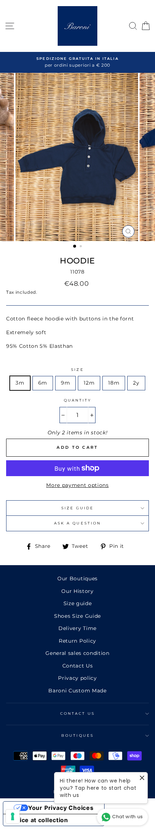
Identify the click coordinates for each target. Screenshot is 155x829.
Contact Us (77, 666)
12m (89, 383)
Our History (77, 591)
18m (113, 383)
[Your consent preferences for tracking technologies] (12, 816)
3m (19, 383)
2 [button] (81, 247)
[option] (77, 62)
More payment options (77, 485)
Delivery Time (77, 628)
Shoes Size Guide (77, 616)
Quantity (77, 400)
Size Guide (77, 508)
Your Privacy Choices (61, 807)
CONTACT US (77, 713)
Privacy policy (77, 678)
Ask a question (77, 523)
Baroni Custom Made (77, 690)
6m (42, 383)
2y (136, 383)
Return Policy (77, 641)
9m (65, 383)
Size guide (77, 603)
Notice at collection (38, 820)
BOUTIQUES (77, 735)
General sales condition (77, 653)
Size (77, 369)
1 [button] (75, 246)
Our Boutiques (77, 578)
